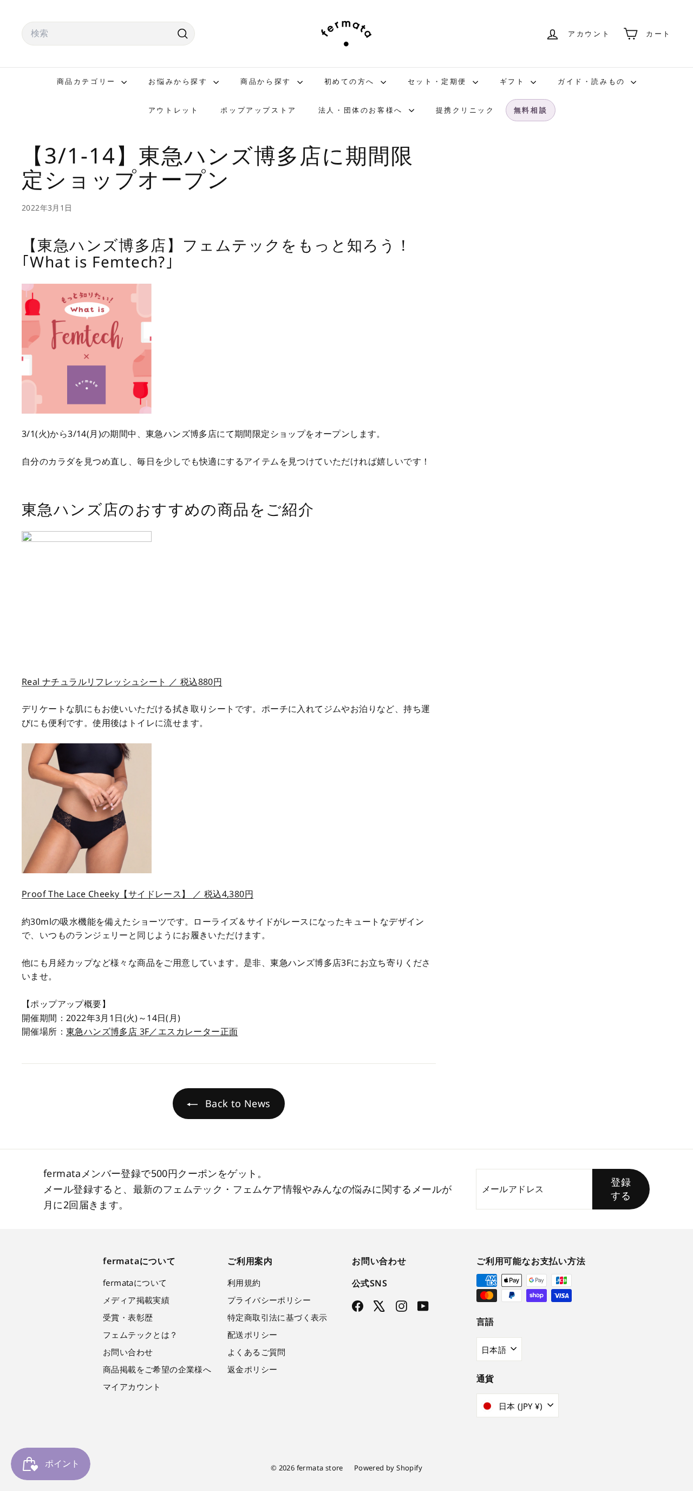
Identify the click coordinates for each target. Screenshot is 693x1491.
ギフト (514, 81)
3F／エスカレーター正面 (189, 1031)
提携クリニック (465, 110)
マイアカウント (132, 1386)
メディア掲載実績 (136, 1299)
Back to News (236, 1103)
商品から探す (267, 81)
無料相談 (530, 110)
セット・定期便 (439, 81)
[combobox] (108, 33)
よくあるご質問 (256, 1351)
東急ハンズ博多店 (103, 1031)
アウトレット (173, 110)
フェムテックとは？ (140, 1334)
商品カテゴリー (88, 81)
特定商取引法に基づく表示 (277, 1317)
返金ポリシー (252, 1369)
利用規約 (244, 1282)
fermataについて (135, 1282)
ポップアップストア (258, 110)
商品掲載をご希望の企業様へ (157, 1369)
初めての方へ (351, 81)
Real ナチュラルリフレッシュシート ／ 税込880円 (122, 682)
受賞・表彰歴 (128, 1317)
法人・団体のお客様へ (362, 110)
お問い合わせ (128, 1351)
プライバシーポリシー (269, 1299)
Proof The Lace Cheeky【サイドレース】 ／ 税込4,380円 (137, 894)
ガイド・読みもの (593, 81)
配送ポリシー (252, 1334)
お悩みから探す (179, 81)
